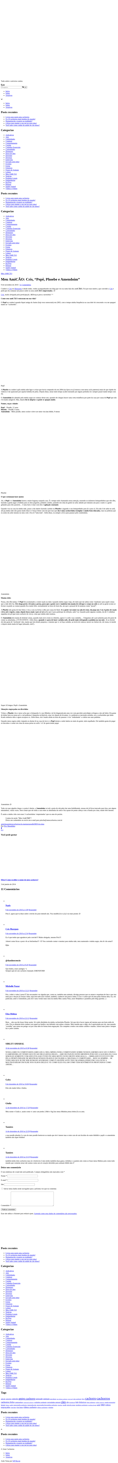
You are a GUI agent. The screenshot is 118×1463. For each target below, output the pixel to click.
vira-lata (13, 1407)
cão (67, 1402)
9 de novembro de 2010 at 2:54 (17, 933)
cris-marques (24, 824)
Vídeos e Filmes (11, 189)
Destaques (9, 151)
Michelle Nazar (13, 986)
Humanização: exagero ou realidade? (19, 121)
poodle (31, 824)
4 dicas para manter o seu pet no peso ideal (21, 123)
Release (8, 184)
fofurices (82, 1402)
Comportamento (11, 143)
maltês (11, 1405)
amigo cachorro (27, 1398)
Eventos (8, 164)
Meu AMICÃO (11, 174)
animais (46, 1399)
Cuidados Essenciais (13, 147)
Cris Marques (12, 929)
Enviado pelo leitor (12, 162)
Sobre (8, 93)
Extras (8, 166)
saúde (98, 1405)
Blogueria (18, 289)
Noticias (9, 176)
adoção (3, 1399)
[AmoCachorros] (59, 77)
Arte (7, 137)
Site (2, 1184)
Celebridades (10, 139)
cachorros (16, 824)
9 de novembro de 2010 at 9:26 (17, 965)
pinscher (60, 1405)
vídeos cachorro (30, 1407)
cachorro (90, 1398)
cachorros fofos (7, 1402)
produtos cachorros (82, 1405)
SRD (36, 824)
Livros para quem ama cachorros (17, 117)
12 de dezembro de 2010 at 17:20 (18, 1108)
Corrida (8, 145)
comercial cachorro (28, 1402)
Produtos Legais (11, 178)
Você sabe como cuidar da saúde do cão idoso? (23, 125)
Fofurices (9, 168)
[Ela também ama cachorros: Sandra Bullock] (1, 830)
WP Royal (16, 1461)
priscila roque (71, 1405)
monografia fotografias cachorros (47, 1405)
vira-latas (41, 824)
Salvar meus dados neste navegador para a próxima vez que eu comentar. (30, 1189)
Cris (10, 289)
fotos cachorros (91, 1402)
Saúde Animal (11, 186)
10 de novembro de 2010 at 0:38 (17, 1048)
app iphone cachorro (62, 1399)
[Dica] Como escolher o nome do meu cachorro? (19, 880)
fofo (76, 1402)
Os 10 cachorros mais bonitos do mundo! (20, 119)
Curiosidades (10, 149)
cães (63, 1402)
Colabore (9, 141)
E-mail (4, 1180)
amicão (15, 1399)
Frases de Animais (12, 170)
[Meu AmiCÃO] (59, 384)
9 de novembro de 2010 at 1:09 (17, 910)
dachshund (72, 1402)
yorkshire (50, 1407)
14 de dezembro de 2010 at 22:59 (18, 1131)
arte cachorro (77, 1399)
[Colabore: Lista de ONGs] (2, 830)
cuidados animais (40, 1402)
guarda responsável (110, 1402)
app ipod (70, 1399)
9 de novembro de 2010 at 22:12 (17, 1018)
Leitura (8, 172)
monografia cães (31, 1405)
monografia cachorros (20, 1405)
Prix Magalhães (9, 826)
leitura (7, 1405)
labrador (3, 1405)
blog (83, 1399)
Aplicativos (10, 135)
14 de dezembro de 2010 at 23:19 (18, 1157)
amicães (4, 824)
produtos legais (92, 1405)
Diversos (9, 158)
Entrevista (9, 160)
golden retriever (100, 1402)
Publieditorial (10, 180)
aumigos (10, 824)
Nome (4, 1176)
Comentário (6, 1205)
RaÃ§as (8, 182)
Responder (33, 910)
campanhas (19, 1402)
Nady (8, 905)
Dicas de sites (10, 154)
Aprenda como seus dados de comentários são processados (55, 1214)
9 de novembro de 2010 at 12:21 (17, 991)
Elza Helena (11, 1014)
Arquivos (9, 95)
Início (8, 91)
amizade (39, 1399)
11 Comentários (25, 285)
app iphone (53, 1399)
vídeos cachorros (42, 1407)
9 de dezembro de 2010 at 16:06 (17, 1084)
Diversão (9, 156)
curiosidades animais (53, 1402)
